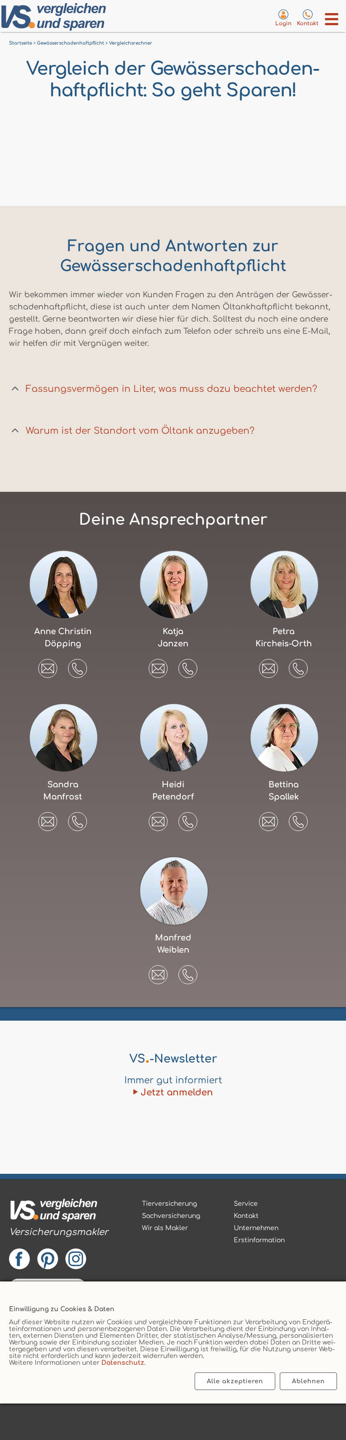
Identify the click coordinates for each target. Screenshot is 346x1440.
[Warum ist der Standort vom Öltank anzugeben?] (15, 431)
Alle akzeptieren (235, 1381)
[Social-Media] (58, 1256)
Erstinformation (259, 1240)
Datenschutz (122, 1362)
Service (246, 1203)
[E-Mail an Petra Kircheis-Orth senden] (268, 665)
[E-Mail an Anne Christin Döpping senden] (48, 665)
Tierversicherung (169, 1203)
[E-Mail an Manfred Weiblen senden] (158, 971)
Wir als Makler (165, 1228)
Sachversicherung (171, 1216)
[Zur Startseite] (57, 18)
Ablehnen (308, 1381)
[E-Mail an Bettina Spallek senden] (268, 818)
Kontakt (246, 1216)
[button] (77, 668)
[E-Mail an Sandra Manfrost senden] (48, 818)
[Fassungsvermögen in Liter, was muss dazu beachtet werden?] (15, 389)
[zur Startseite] (58, 1212)
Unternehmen (256, 1228)
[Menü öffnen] (332, 19)
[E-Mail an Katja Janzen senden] (158, 665)
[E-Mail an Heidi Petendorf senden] (158, 818)
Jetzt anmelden (177, 1092)
